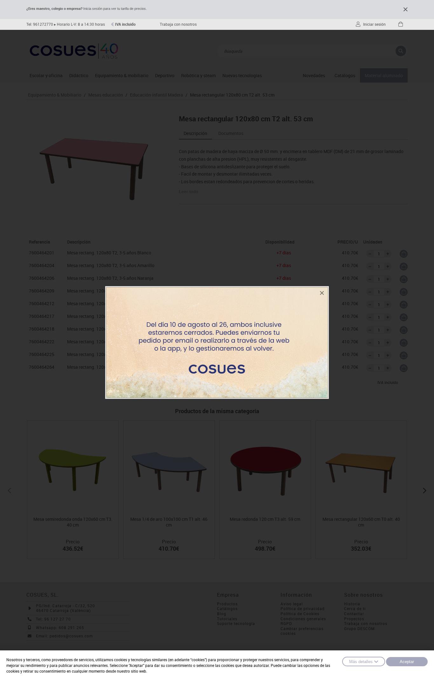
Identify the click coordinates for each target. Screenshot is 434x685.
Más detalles (361, 661)
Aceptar (407, 661)
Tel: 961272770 (39, 24)
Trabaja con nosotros (178, 24)
